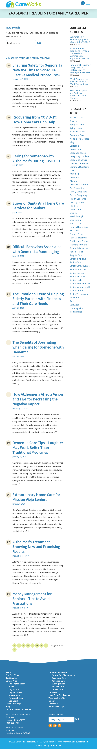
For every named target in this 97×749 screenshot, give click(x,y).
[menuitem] (83, 3)
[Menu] (88, 3)
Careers (51, 701)
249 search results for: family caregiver (48, 13)
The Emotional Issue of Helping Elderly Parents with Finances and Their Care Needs (38, 298)
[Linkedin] (55, 725)
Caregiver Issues (78, 152)
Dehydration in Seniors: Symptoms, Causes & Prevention (80, 39)
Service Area (11, 681)
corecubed (83, 741)
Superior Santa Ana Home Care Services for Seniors (38, 206)
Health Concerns (78, 198)
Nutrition (74, 230)
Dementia (74, 177)
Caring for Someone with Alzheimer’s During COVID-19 (36, 158)
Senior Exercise (77, 272)
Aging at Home (77, 124)
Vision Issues (76, 311)
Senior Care (75, 262)
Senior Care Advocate (80, 265)
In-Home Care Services (58, 672)
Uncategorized (77, 308)
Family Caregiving (78, 195)
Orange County (77, 234)
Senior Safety (76, 290)
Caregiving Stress (78, 159)
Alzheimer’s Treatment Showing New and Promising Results (36, 546)
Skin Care (74, 297)
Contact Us (53, 703)
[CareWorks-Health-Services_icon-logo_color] (23, 4)
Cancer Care (75, 149)
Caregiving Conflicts (79, 156)
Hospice (73, 205)
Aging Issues (76, 128)
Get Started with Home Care (18, 709)
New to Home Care (79, 226)
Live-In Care (75, 209)
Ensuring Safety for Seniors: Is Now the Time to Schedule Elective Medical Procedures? (37, 70)
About (8, 672)
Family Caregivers (78, 191)
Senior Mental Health (80, 287)
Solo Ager (74, 304)
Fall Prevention (77, 188)
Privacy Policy (42, 745)
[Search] (83, 3)
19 (37, 645)
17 (28, 645)
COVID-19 (74, 174)
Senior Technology (79, 294)
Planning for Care (78, 244)
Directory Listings (56, 706)
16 (23, 645)
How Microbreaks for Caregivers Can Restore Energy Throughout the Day (80, 68)
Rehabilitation (77, 251)
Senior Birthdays (78, 258)
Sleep (72, 301)
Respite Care (76, 255)
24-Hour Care (76, 117)
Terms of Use (55, 745)
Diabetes (74, 181)
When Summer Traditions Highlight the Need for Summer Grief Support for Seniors (80, 53)
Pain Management (79, 237)
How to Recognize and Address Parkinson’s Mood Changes (78, 94)
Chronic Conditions (79, 163)
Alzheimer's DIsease (79, 138)
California (74, 145)
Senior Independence (80, 283)
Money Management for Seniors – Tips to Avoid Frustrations (32, 598)
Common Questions (79, 166)
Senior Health (76, 280)
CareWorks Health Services (28, 741)
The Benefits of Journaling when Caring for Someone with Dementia (38, 347)
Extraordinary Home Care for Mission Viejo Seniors (36, 497)
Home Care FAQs (13, 703)
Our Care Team (12, 675)
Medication (75, 219)
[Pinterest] (59, 725)
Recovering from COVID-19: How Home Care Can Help (34, 119)
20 (41, 645)
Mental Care (76, 223)
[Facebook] (50, 725)
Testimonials (11, 678)
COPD (72, 170)
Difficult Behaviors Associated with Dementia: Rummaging (37, 249)
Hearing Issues (77, 202)
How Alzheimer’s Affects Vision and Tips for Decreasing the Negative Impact (37, 399)
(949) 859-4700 (12, 723)
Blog (72, 142)
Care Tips (52, 692)
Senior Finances (77, 276)
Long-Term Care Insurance (60, 695)
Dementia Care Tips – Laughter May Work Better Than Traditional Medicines (37, 447)
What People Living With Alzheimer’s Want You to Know (79, 81)
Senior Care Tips (78, 269)
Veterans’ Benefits (56, 698)
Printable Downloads (80, 248)
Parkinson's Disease (79, 241)
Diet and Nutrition (79, 184)
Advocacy (74, 121)
